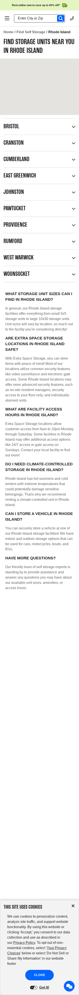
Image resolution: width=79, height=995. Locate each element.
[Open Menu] (7, 18)
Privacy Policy (24, 943)
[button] (39, 126)
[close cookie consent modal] (73, 906)
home (8, 32)
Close (39, 975)
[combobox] (41, 18)
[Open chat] (69, 986)
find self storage (30, 32)
